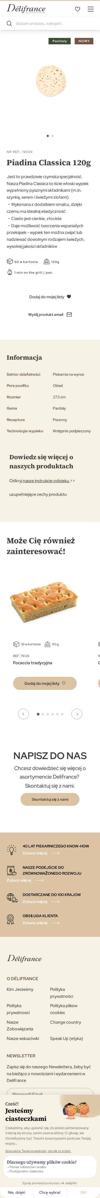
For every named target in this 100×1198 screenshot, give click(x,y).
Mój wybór (77, 8)
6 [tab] (62, 714)
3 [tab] (48, 714)
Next (76, 714)
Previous (23, 714)
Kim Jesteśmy (20, 989)
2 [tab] (43, 714)
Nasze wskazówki (23, 1038)
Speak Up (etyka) (66, 1038)
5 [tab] (57, 714)
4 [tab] (52, 714)
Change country (65, 1022)
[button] (48, 136)
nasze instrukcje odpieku (46, 481)
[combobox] (50, 23)
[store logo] (26, 8)
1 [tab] (38, 714)
